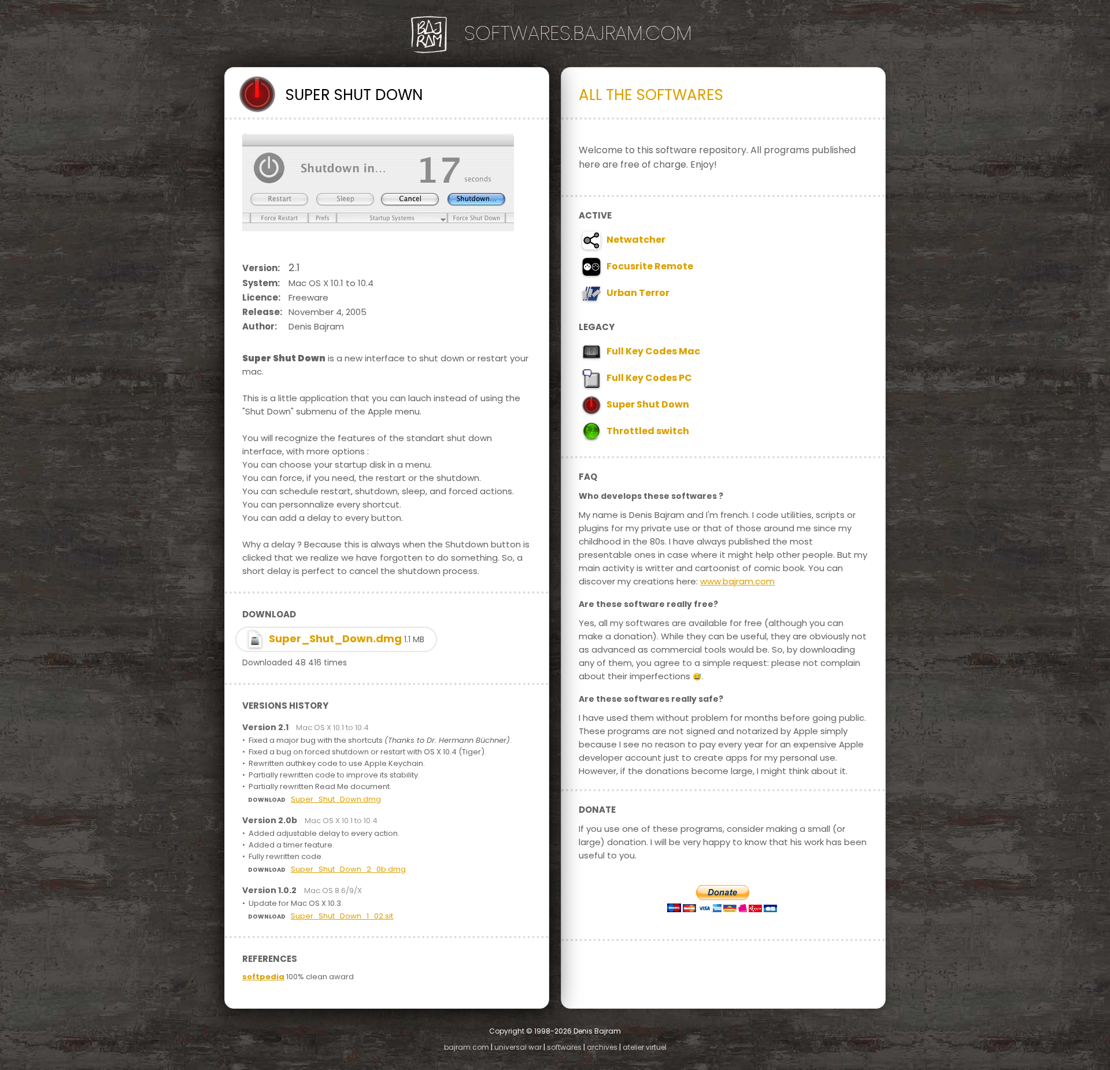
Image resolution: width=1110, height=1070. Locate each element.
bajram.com (466, 1047)
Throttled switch (646, 431)
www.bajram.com (737, 581)
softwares (564, 1047)
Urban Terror (636, 292)
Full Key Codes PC (647, 377)
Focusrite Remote (648, 266)
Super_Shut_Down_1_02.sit (342, 915)
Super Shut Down (646, 404)
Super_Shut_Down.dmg (345, 638)
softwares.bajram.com (578, 33)
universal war (518, 1047)
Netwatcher (634, 239)
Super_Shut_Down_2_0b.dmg (348, 869)
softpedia (263, 976)
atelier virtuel (645, 1047)
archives (602, 1047)
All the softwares (651, 94)
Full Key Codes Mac (651, 351)
